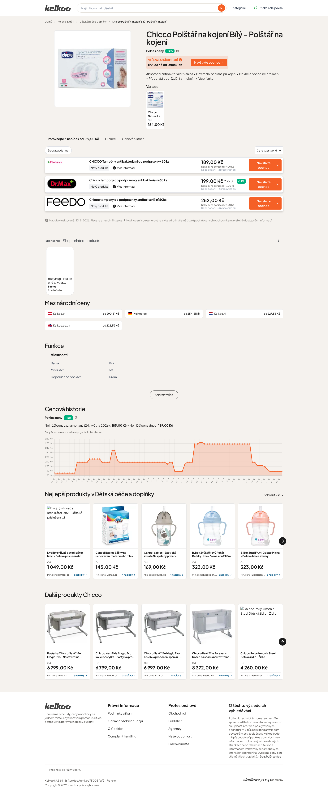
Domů (48, 21)
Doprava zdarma (58, 150)
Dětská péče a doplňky (93, 21)
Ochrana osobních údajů (125, 721)
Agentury (175, 729)
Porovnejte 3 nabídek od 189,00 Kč (73, 139)
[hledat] (221, 8)
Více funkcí (206, 78)
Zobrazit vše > (273, 495)
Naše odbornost (180, 736)
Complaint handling (122, 736)
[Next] (282, 541)
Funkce (110, 139)
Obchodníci (177, 713)
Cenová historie (133, 139)
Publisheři (175, 721)
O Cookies (115, 729)
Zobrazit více (164, 395)
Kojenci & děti (66, 21)
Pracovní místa (178, 744)
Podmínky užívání (120, 713)
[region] (214, 109)
